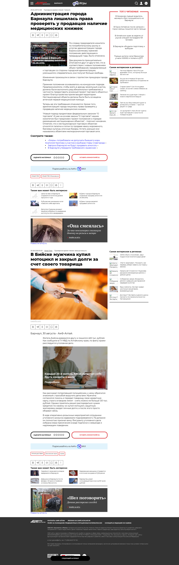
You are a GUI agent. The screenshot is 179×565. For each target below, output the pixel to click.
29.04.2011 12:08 (36, 10)
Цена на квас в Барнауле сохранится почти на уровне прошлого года (52, 195)
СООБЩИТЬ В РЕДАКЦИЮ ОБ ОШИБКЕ (118, 523)
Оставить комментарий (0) (90, 157)
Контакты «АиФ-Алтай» (56, 520)
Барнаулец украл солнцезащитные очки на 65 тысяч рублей (93, 481)
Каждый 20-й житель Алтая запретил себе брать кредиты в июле (73, 375)
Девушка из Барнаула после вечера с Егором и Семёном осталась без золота (52, 481)
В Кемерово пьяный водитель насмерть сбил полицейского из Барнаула (129, 18)
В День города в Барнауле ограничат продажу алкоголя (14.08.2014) (91, 195)
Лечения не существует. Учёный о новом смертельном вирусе (132, 96)
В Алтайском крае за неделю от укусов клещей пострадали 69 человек (129, 38)
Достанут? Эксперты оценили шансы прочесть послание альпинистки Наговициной (134, 297)
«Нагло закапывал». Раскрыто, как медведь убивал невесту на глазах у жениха (133, 265)
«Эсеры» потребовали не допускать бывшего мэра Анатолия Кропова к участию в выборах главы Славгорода (75, 141)
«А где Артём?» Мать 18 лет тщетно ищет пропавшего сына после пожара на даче (133, 113)
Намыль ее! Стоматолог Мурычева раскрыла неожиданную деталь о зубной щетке (133, 273)
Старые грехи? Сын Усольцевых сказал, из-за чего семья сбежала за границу (133, 88)
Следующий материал (70, 558)
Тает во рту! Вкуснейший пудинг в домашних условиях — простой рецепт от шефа (133, 105)
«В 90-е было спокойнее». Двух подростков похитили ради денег (133, 256)
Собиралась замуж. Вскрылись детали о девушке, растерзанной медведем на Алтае (132, 281)
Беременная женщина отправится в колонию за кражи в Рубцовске (93, 472)
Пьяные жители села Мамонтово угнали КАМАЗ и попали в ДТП (129, 57)
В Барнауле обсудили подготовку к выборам (129, 47)
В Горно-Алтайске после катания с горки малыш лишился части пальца (129, 28)
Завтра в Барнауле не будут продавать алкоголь (72, 145)
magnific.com (36, 321)
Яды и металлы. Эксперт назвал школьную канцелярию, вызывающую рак (132, 289)
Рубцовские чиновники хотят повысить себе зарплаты (52, 202)
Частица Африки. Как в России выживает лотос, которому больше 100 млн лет (133, 72)
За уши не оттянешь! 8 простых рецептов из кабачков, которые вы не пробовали (134, 80)
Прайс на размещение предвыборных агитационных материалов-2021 (74, 523)
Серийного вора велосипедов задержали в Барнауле (52, 472)
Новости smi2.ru (39, 243)
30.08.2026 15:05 (36, 251)
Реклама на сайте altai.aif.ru (79, 520)
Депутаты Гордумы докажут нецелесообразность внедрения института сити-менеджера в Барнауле (48, 212)
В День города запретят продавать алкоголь (89, 202)
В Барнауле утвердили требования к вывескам (72, 148)
